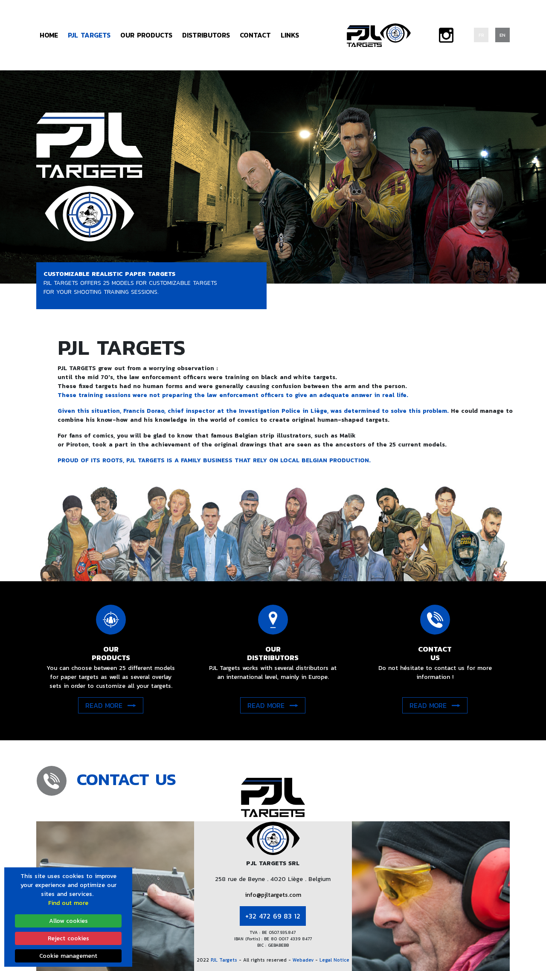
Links (290, 35)
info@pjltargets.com (273, 894)
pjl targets (89, 35)
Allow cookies (68, 920)
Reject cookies (68, 938)
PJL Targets (225, 960)
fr (481, 35)
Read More (103, 705)
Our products (146, 35)
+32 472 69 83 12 (272, 916)
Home (49, 35)
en (502, 35)
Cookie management (68, 955)
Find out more (68, 903)
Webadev (304, 960)
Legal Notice (334, 960)
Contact (255, 35)
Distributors (206, 35)
